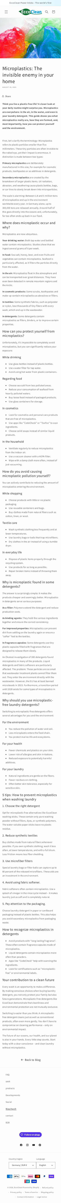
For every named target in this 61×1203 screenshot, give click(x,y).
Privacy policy (16, 1192)
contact (9, 1115)
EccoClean (18, 1188)
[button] (6, 11)
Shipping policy (47, 1192)
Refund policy (48, 1188)
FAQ (8, 1074)
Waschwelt (11, 1108)
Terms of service (31, 1192)
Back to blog (33, 1060)
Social (9, 1101)
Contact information (25, 1197)
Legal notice (42, 1197)
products (10, 1088)
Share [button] (8, 96)
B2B (8, 1122)
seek (8, 1081)
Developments (13, 1095)
